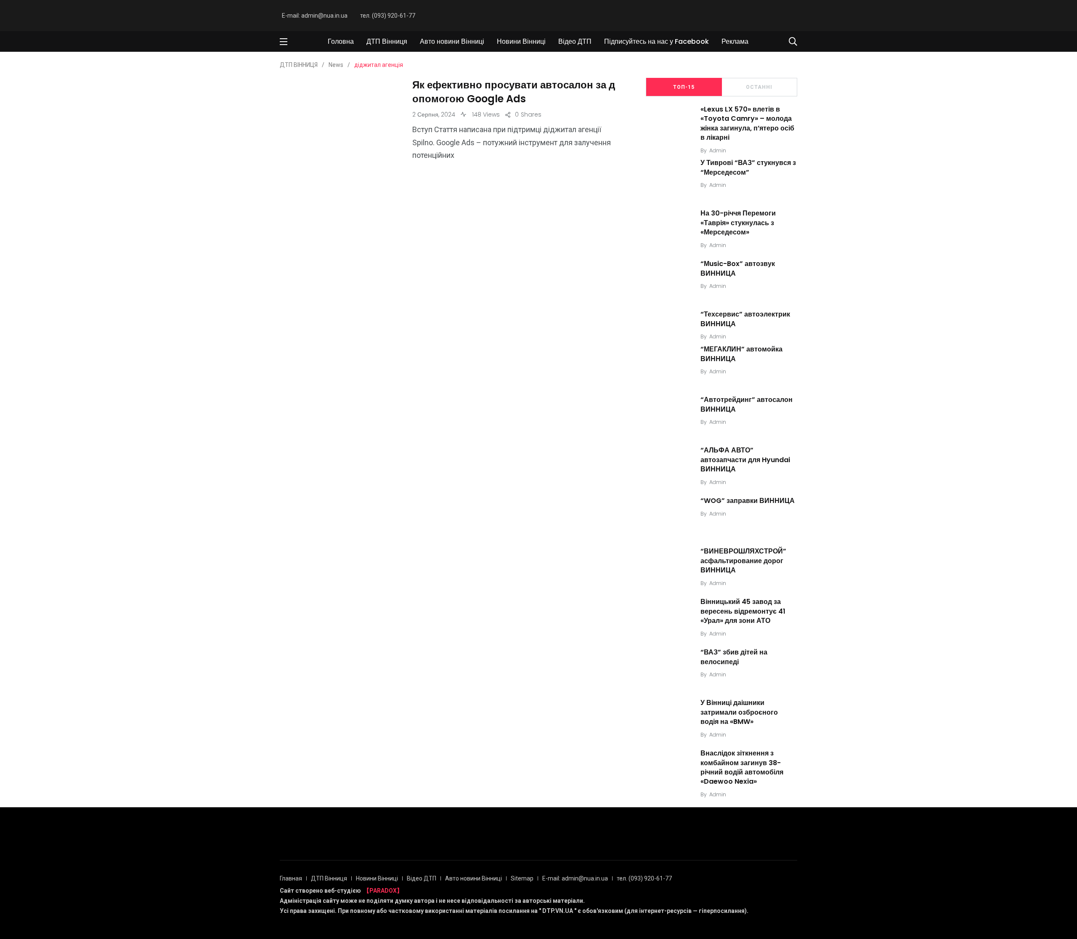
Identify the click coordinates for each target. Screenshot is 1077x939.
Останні (759, 87)
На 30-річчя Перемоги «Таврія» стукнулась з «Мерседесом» (738, 223)
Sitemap (522, 878)
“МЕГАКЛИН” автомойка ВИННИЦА (741, 353)
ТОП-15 (684, 87)
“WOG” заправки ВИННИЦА (747, 500)
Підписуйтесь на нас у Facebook (656, 41)
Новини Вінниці (521, 41)
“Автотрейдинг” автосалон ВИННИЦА (746, 404)
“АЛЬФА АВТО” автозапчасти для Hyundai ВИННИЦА (745, 459)
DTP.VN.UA (557, 910)
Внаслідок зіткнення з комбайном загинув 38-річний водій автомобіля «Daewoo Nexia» (741, 767)
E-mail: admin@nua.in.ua (315, 15)
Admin (717, 150)
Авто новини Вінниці (452, 41)
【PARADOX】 (383, 890)
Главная (291, 878)
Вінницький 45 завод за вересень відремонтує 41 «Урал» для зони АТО (742, 611)
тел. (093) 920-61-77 (387, 15)
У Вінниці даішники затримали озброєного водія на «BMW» (739, 712)
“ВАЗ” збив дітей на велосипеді (733, 656)
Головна (341, 41)
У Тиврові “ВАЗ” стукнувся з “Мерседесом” (748, 167)
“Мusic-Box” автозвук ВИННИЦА (737, 268)
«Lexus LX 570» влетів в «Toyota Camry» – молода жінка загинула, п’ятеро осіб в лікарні (747, 123)
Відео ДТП (575, 41)
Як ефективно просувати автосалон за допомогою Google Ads (513, 92)
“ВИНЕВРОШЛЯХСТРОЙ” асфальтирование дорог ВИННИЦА (743, 560)
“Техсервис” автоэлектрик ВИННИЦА (745, 319)
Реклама (735, 41)
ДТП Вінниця (386, 41)
